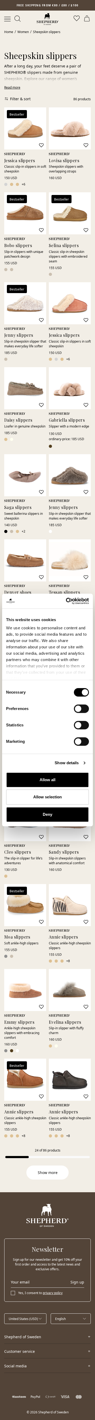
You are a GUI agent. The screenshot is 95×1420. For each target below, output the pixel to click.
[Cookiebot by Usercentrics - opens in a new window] (67, 601)
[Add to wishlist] (41, 145)
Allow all (48, 779)
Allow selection (47, 797)
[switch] (81, 708)
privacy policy (53, 1293)
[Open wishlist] (77, 19)
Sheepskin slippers (46, 32)
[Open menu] (7, 19)
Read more (12, 87)
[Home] (47, 19)
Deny (47, 814)
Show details (67, 763)
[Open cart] (87, 19)
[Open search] (18, 19)
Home (8, 32)
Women (23, 32)
